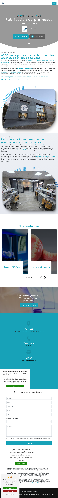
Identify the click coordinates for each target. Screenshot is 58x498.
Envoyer (30, 443)
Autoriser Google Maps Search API (15, 386)
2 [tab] (29, 278)
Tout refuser (10, 491)
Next (44, 277)
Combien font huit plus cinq (14, 418)
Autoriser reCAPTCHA (21, 463)
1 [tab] (26, 278)
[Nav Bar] (54, 3)
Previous (41, 277)
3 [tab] (31, 278)
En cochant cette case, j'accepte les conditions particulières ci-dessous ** (29, 438)
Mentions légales (34, 494)
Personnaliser (10, 494)
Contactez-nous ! (31, 305)
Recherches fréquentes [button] (29, 491)
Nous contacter (39, 36)
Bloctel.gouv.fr (35, 482)
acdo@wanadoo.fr (29, 360)
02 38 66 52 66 (22, 36)
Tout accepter (10, 488)
